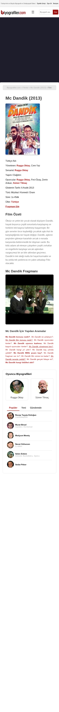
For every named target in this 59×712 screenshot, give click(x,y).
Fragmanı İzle (12, 206)
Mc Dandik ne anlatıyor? (42, 337)
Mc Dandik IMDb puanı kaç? (28, 353)
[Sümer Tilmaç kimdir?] (42, 387)
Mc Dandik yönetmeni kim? (41, 346)
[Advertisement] (29, 50)
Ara (55, 12)
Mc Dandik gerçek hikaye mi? (40, 359)
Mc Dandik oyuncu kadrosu (28, 343)
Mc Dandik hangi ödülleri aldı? (19, 362)
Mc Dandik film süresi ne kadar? (35, 356)
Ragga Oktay (17, 397)
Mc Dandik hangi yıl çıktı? (18, 350)
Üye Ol (49, 3)
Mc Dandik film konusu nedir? (19, 340)
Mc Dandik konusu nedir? (17, 337)
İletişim (55, 3)
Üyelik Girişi (41, 3)
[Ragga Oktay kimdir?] (17, 387)
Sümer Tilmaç (42, 397)
